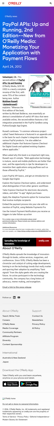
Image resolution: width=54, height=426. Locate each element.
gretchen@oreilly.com (10, 221)
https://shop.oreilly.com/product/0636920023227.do (34, 231)
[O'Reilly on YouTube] (19, 297)
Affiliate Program (10, 336)
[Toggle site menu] (3, 3)
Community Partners (12, 332)
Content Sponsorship (12, 344)
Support (36, 310)
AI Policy (36, 328)
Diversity (7, 340)
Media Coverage (10, 328)
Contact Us (37, 316)
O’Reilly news (11, 16)
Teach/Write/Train (11, 316)
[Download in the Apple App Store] (11, 386)
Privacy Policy (38, 324)
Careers (6, 320)
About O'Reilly (10, 310)
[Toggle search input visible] (51, 3)
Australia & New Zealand (14, 357)
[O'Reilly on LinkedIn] (14, 297)
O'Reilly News (9, 324)
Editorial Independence (39, 417)
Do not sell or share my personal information (20, 404)
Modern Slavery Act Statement (15, 420)
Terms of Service (9, 417)
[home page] (14, 3)
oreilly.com (44, 240)
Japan (6, 362)
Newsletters (37, 320)
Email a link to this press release (17, 287)
